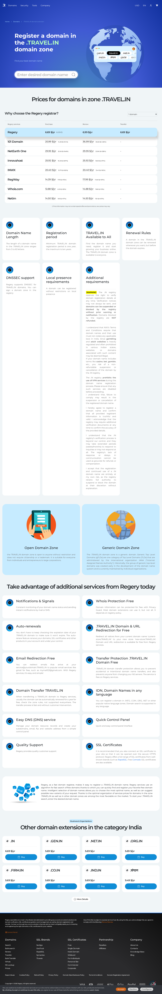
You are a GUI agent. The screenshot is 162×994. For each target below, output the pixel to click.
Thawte (39, 958)
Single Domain (74, 948)
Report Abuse (10, 975)
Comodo (136, 760)
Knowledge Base (137, 952)
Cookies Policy (24, 975)
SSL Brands (43, 939)
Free (69, 945)
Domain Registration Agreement (118, 975)
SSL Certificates (77, 939)
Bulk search (10, 948)
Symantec (40, 955)
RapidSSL (122, 760)
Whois (7, 962)
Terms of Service (107, 922)
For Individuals (74, 958)
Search (8, 945)
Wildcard (71, 955)
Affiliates (102, 948)
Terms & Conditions (95, 975)
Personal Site (73, 962)
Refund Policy (39, 975)
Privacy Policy (53, 975)
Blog (132, 955)
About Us (134, 945)
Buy (23, 857)
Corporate (72, 968)
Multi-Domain (73, 952)
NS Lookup (9, 965)
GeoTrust (40, 948)
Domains (10, 939)
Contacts (134, 948)
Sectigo (39, 945)
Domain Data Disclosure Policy (73, 975)
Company (136, 939)
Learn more (94, 990)
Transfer (8, 955)
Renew (8, 952)
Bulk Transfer (10, 958)
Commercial (73, 965)
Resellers (102, 945)
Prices (7, 968)
